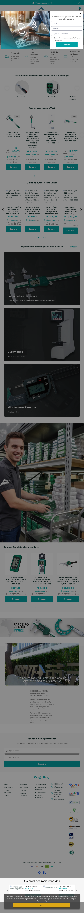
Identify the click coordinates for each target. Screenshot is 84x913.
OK (41, 905)
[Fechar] (80, 13)
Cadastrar (66, 45)
